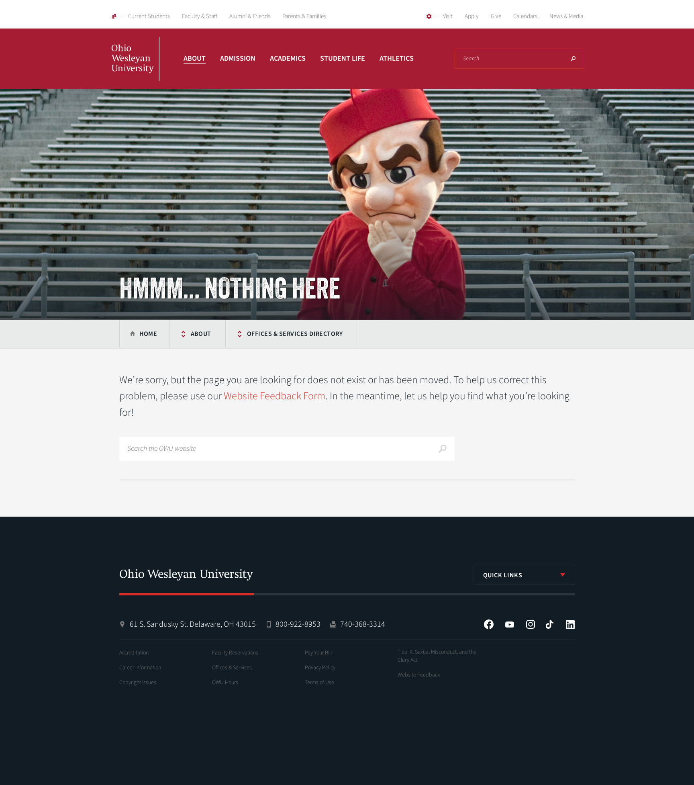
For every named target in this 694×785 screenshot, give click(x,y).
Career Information (140, 668)
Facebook (489, 624)
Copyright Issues (137, 683)
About (195, 58)
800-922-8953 (298, 624)
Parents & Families (304, 16)
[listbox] (525, 575)
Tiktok (549, 624)
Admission (237, 58)
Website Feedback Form (274, 395)
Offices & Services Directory (295, 333)
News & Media (566, 16)
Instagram (530, 624)
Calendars (525, 16)
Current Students (149, 16)
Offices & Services (232, 668)
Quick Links (503, 575)
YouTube (509, 624)
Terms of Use (319, 683)
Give (496, 16)
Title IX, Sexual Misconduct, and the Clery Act (437, 656)
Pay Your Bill (318, 653)
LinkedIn (570, 624)
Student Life (342, 58)
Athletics (397, 58)
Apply (472, 16)
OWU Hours (225, 683)
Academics (288, 58)
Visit (448, 16)
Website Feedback (419, 675)
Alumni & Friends (249, 16)
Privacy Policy (320, 668)
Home (148, 333)
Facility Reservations (235, 653)
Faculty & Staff (199, 16)
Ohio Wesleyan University (135, 67)
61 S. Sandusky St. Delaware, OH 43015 (193, 624)
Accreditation (134, 653)
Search (573, 59)
